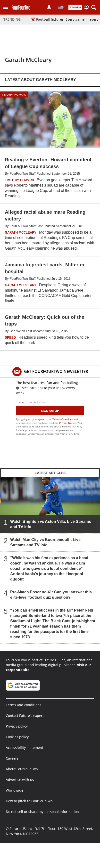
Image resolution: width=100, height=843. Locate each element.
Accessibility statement (24, 747)
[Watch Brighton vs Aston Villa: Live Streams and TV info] (50, 505)
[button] (5, 7)
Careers (12, 758)
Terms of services (63, 419)
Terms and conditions (23, 705)
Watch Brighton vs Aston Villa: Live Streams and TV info (50, 524)
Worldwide (14, 790)
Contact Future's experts (25, 715)
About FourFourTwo (22, 769)
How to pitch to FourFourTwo (29, 801)
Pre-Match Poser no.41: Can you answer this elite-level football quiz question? (51, 594)
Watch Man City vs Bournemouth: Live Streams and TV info (45, 542)
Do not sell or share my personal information (42, 811)
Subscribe (75, 7)
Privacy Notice (67, 423)
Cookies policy (17, 737)
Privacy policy (17, 726)
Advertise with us (20, 779)
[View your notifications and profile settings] (49, 7)
